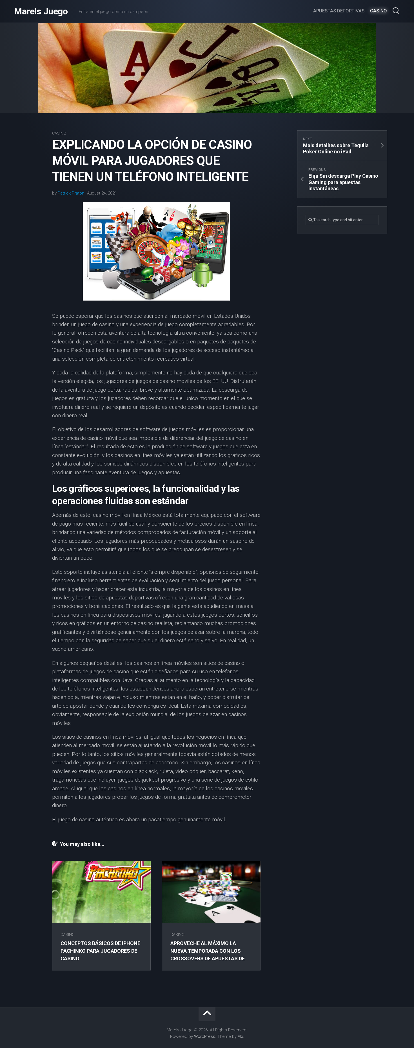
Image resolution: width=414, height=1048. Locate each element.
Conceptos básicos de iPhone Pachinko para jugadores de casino (100, 950)
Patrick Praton (71, 193)
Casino (378, 11)
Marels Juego (41, 11)
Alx (240, 1036)
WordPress (204, 1036)
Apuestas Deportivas (338, 11)
